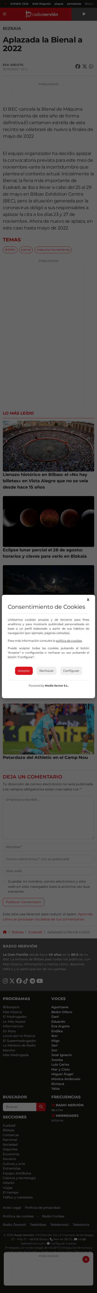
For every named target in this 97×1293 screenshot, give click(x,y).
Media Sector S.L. (57, 685)
